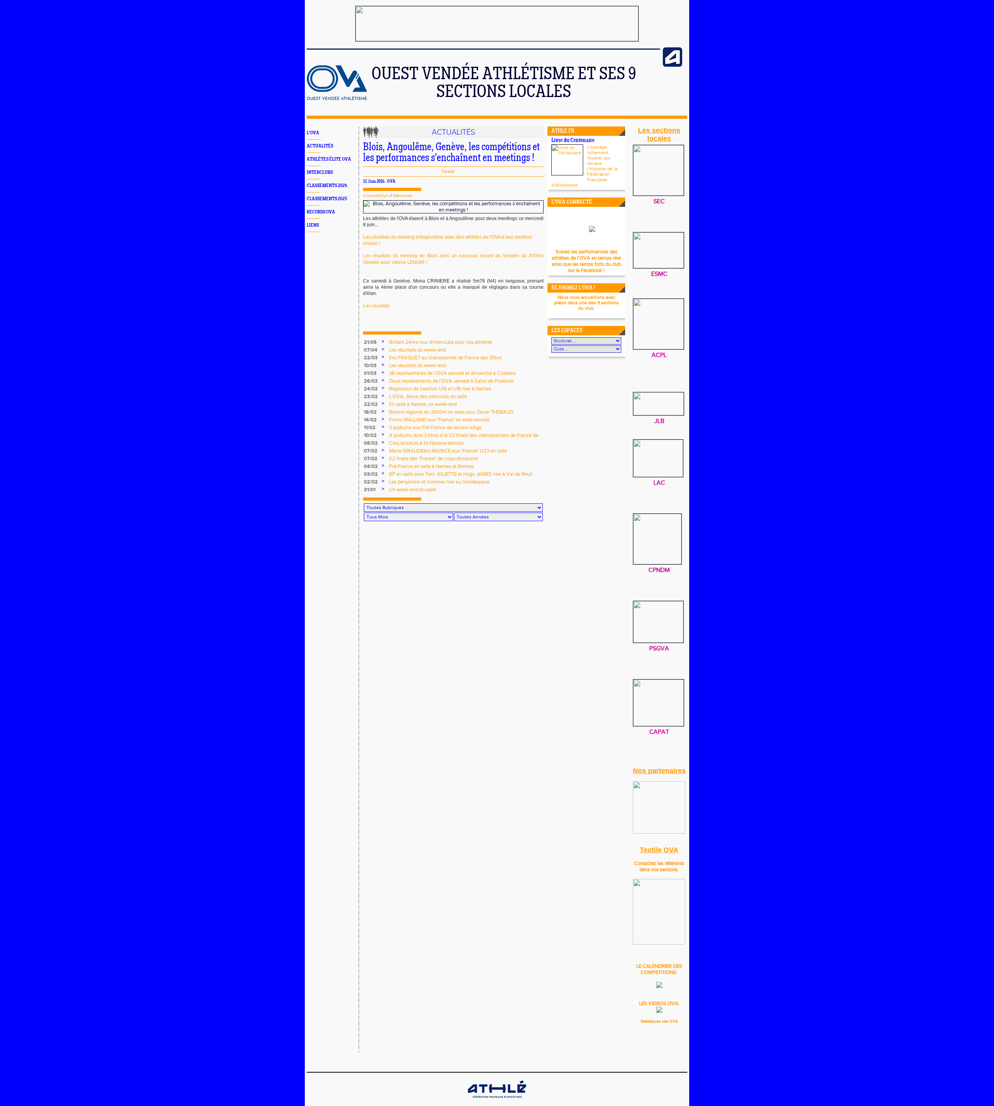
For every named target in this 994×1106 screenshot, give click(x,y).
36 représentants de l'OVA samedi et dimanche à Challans (452, 373)
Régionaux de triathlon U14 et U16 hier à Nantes (440, 389)
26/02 (371, 381)
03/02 (371, 474)
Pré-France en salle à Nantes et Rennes (431, 466)
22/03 (371, 358)
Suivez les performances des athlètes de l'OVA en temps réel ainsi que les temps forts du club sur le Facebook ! (586, 261)
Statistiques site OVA (659, 1021)
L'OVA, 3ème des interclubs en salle (428, 397)
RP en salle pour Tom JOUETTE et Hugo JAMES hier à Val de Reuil (460, 474)
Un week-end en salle (412, 490)
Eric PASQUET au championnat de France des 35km (445, 358)
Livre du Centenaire (572, 141)
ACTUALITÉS (320, 146)
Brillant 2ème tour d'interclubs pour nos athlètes (440, 342)
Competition (376, 195)
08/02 (371, 443)
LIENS (313, 225)
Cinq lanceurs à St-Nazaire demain (426, 443)
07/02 (370, 451)
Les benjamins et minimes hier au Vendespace (439, 482)
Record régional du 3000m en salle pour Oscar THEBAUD (451, 412)
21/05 (370, 342)
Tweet (448, 171)
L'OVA (313, 132)
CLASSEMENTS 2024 (327, 185)
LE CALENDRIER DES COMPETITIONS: (659, 969)
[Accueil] (337, 98)
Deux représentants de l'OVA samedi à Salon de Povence (451, 381)
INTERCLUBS (320, 172)
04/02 (371, 466)
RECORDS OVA (321, 212)
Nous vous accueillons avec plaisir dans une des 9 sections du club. (586, 303)
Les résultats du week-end (417, 350)
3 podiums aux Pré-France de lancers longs (435, 428)
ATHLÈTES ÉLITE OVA (329, 159)
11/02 (369, 428)
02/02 (371, 482)
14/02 (370, 420)
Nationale (403, 195)
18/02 (370, 412)
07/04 (370, 350)
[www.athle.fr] (672, 65)
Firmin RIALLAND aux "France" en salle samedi (439, 420)
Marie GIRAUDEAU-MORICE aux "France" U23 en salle (448, 451)
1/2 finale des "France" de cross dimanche (433, 459)
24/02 (371, 389)
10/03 (370, 365)
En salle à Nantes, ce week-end (423, 404)
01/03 (370, 373)
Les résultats (376, 306)
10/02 (370, 435)
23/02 (371, 397)
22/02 (371, 404)
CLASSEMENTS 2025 (327, 198)
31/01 (369, 490)
